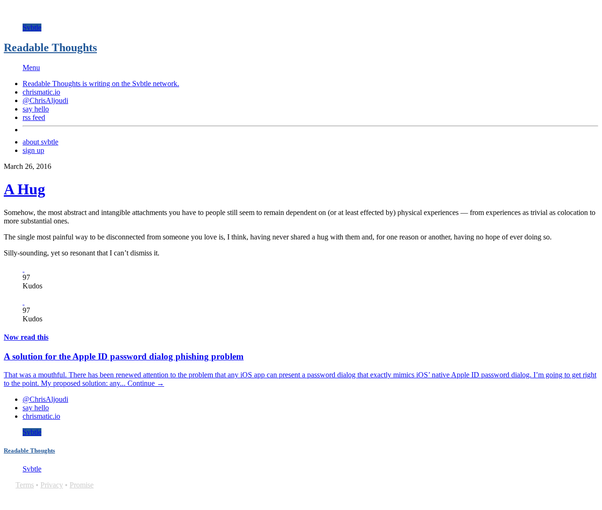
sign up (33, 150)
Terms (25, 485)
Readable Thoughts (50, 47)
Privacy (51, 485)
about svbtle (40, 142)
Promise (82, 485)
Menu (31, 68)
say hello (36, 109)
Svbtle (32, 28)
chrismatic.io (41, 92)
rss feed (34, 117)
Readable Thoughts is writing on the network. (101, 84)
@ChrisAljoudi (45, 100)
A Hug (24, 189)
